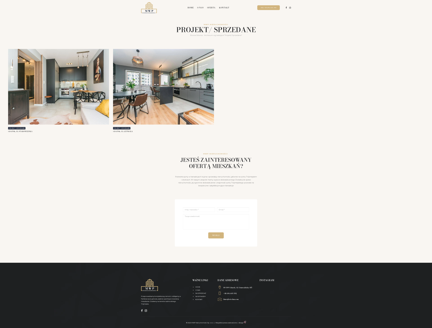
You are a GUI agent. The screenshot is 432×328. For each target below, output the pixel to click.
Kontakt (224, 7)
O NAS (197, 290)
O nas (200, 7)
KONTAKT (198, 299)
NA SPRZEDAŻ (200, 293)
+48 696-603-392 (230, 293)
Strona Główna (196, 35)
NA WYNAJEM (200, 296)
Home (191, 7)
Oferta (211, 7)
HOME (197, 287)
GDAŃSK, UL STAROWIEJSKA (20, 131)
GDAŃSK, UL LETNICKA (123, 131)
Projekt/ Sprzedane (17, 128)
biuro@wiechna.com (231, 299)
